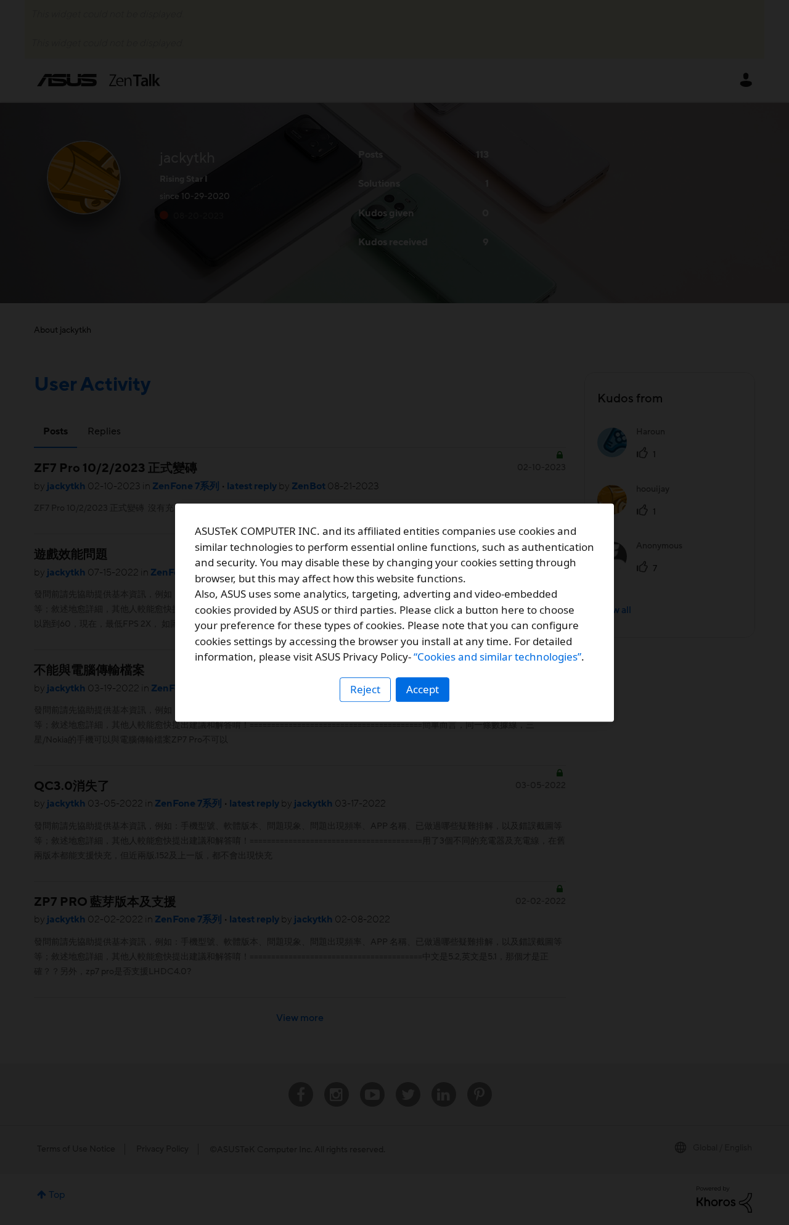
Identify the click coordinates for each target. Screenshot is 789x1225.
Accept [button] (422, 689)
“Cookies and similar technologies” (497, 656)
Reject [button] (365, 689)
